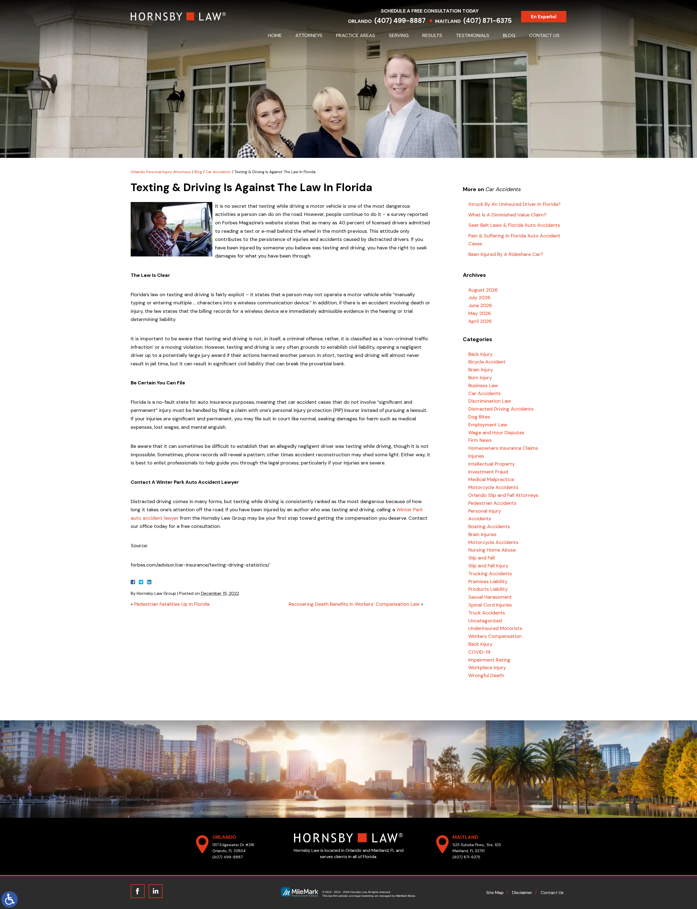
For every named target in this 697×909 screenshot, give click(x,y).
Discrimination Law (489, 401)
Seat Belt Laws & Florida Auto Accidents (514, 225)
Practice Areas (355, 35)
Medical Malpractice (491, 479)
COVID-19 (479, 652)
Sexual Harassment (490, 597)
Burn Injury (480, 377)
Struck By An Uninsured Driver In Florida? (514, 204)
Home (275, 35)
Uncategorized (485, 620)
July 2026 (479, 297)
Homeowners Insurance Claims (503, 448)
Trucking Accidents (490, 573)
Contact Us (544, 35)
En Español (544, 16)
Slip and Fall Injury (488, 565)
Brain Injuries (482, 534)
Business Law (483, 385)
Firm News (480, 440)
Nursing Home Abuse (492, 550)
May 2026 (479, 313)
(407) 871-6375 (487, 20)
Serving (399, 35)
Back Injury (480, 354)
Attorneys (308, 35)
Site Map (495, 892)
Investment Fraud (488, 472)
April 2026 (480, 321)
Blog (509, 35)
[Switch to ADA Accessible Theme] (9, 899)
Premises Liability (488, 581)
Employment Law (487, 424)
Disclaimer (522, 892)
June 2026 (480, 305)
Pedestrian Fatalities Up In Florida (171, 604)
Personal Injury (484, 511)
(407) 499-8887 (400, 20)
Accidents (479, 518)
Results (432, 35)
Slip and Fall (481, 558)
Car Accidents (218, 171)
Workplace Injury (487, 667)
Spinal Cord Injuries (490, 605)
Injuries (476, 456)
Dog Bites (479, 417)
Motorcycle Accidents (493, 487)
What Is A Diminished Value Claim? (507, 215)
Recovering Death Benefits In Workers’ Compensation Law (354, 604)
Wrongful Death (486, 675)
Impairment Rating (489, 660)
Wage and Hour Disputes (496, 432)
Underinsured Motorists (495, 628)
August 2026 (483, 290)
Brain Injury (480, 369)
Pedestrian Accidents (492, 503)
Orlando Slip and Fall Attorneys (503, 495)
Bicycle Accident (487, 362)
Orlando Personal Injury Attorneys (161, 171)
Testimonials (472, 35)
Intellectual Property (491, 464)
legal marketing (364, 895)
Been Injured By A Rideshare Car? (505, 254)
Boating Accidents (489, 526)
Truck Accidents (486, 613)
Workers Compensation (495, 636)
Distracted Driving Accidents (501, 409)
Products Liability (488, 589)
